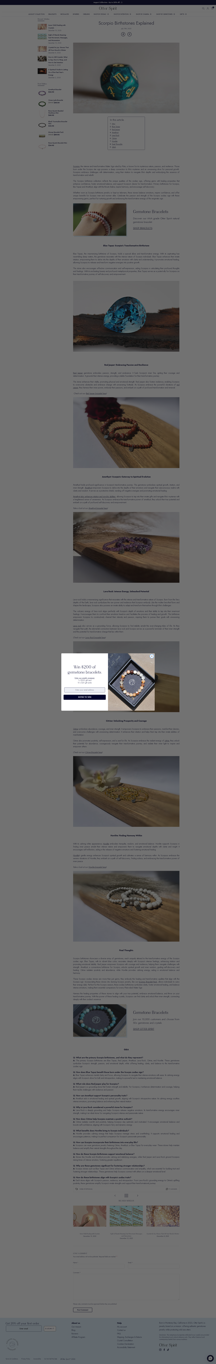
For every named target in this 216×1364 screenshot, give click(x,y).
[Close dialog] (152, 656)
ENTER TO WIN (84, 697)
